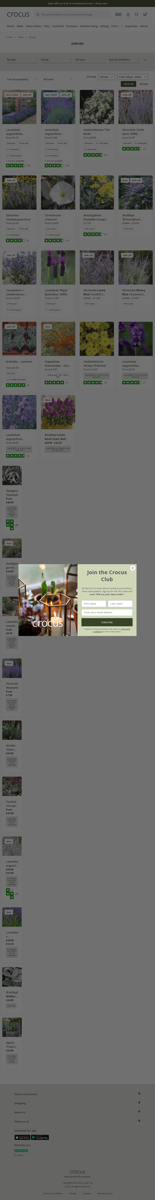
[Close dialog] (132, 568)
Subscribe (107, 622)
